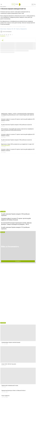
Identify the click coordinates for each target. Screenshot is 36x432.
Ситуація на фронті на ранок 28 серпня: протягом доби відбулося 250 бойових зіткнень (17, 119)
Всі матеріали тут (18, 261)
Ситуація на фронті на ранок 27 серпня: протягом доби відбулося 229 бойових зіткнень (17, 135)
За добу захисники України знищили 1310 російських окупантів (15, 228)
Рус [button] (32, 4)
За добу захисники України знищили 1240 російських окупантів (15, 214)
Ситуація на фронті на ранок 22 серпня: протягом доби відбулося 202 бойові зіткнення (16, 219)
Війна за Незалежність (10, 246)
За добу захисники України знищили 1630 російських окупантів (16, 124)
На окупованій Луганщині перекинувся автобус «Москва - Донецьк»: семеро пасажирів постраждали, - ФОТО (16, 223)
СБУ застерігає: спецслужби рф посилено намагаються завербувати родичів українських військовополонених (17, 129)
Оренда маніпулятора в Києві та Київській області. (14, 390)
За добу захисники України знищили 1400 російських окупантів (16, 140)
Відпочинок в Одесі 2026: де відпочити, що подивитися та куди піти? (17, 144)
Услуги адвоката (5, 395)
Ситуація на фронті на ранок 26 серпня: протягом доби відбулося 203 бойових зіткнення (17, 150)
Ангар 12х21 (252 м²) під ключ (9, 364)
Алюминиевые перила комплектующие (11, 342)
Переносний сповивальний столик (10, 385)
